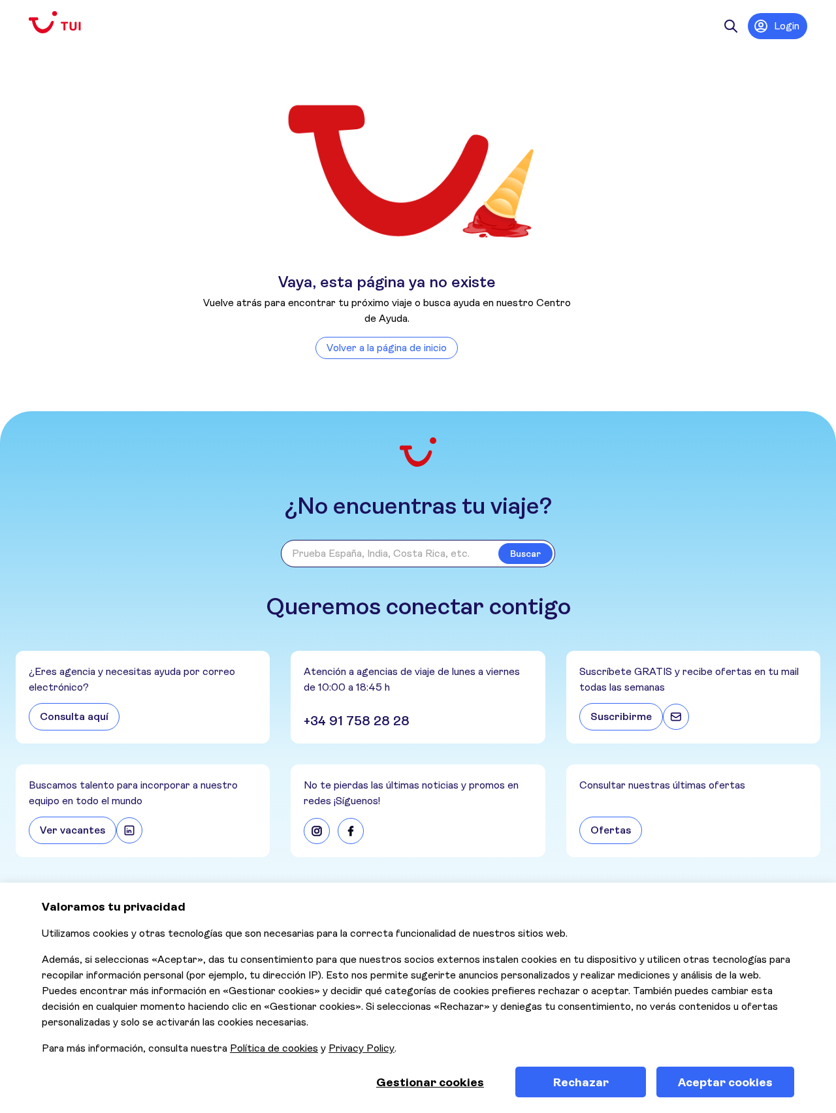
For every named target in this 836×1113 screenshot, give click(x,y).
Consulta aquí (74, 716)
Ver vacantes (72, 830)
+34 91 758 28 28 (357, 721)
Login (786, 26)
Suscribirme (621, 716)
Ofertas (610, 830)
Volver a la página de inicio (387, 347)
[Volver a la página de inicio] (65, 22)
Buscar (525, 553)
